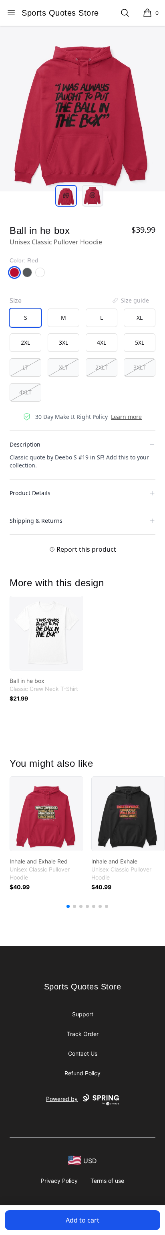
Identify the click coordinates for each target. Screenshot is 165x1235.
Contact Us (82, 1053)
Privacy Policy (59, 1180)
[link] (46, 633)
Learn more (126, 416)
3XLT (139, 367)
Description (25, 444)
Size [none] (16, 300)
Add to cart (82, 1220)
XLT (63, 367)
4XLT (25, 392)
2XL (25, 342)
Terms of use (107, 1180)
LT (25, 367)
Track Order (83, 1033)
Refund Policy (82, 1073)
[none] (130, 301)
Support (82, 1014)
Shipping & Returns (36, 520)
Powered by (62, 1098)
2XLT (101, 367)
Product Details (30, 493)
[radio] (25, 318)
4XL (101, 342)
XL (140, 317)
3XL (63, 342)
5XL (139, 342)
